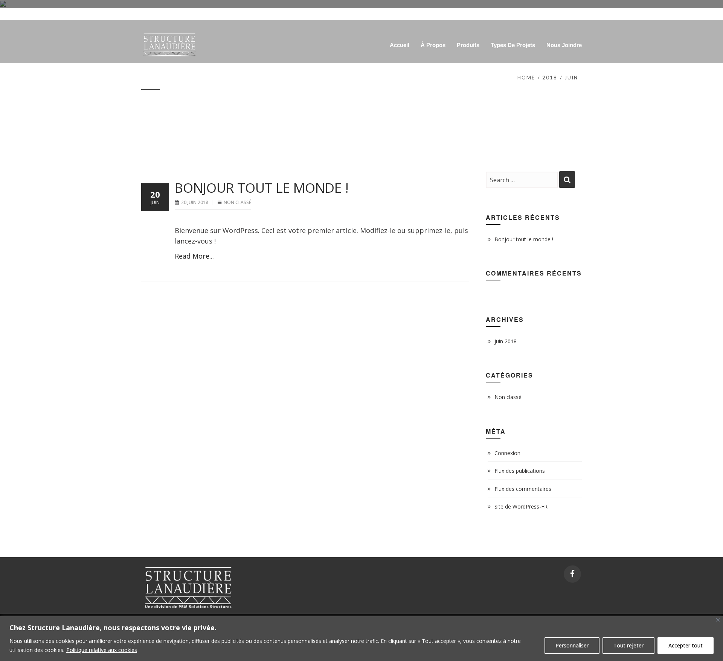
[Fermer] (718, 619)
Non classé (237, 202)
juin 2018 (505, 341)
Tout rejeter (628, 645)
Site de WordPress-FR (521, 506)
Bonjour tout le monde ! (262, 187)
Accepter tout (685, 645)
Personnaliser (572, 645)
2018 (549, 78)
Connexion (507, 453)
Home (526, 78)
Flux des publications (519, 470)
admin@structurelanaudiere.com (543, 11)
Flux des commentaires (522, 488)
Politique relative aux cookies (101, 649)
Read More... (194, 255)
